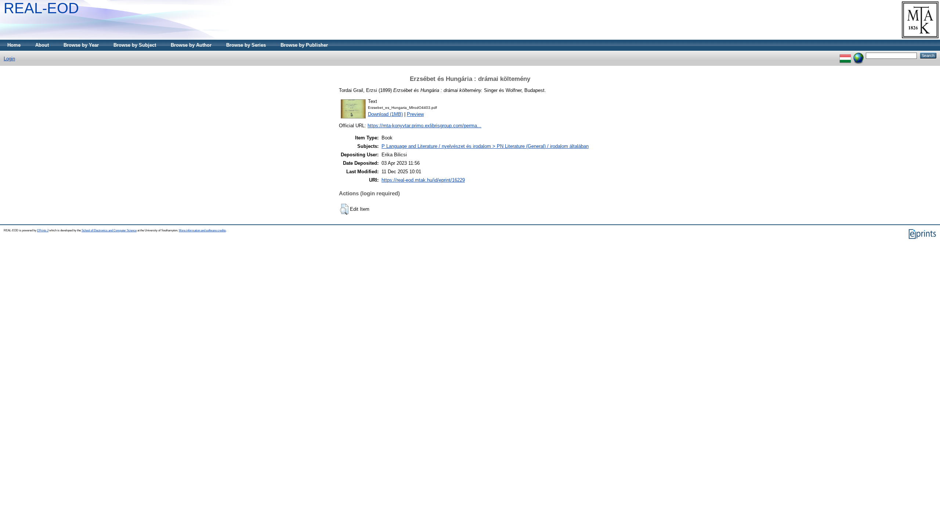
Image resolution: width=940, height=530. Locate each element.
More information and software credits (202, 230)
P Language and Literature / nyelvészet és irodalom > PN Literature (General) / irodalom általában (485, 146)
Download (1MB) (385, 114)
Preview (415, 114)
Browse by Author (191, 45)
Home (14, 45)
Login (9, 58)
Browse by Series (246, 45)
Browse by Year (81, 45)
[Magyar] (845, 55)
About (42, 45)
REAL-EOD (41, 8)
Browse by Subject (134, 45)
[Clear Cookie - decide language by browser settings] (858, 55)
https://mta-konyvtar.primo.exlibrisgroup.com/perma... (424, 125)
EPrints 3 (42, 230)
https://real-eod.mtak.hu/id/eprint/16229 (423, 180)
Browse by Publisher (304, 45)
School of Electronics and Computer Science (109, 230)
